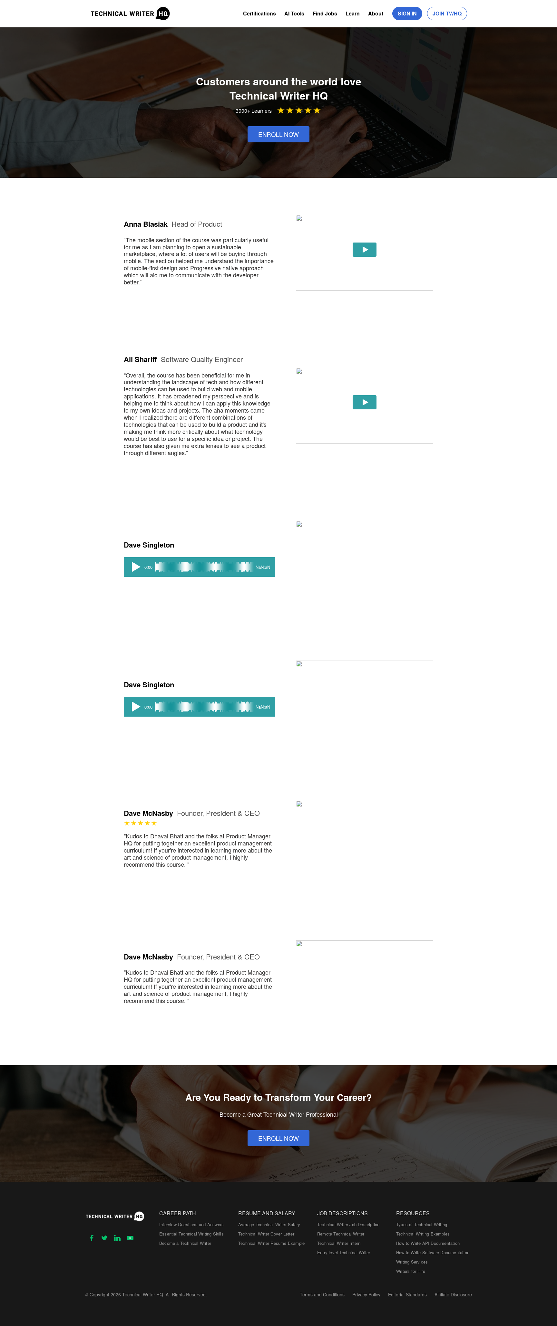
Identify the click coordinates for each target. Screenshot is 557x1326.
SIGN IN (407, 13)
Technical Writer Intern (339, 1243)
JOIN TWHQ (447, 13)
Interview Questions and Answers (191, 1224)
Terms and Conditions (322, 1294)
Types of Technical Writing (421, 1224)
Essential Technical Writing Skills (191, 1234)
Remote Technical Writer (341, 1234)
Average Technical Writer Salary (269, 1224)
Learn (353, 13)
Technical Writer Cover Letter (266, 1234)
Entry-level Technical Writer (343, 1252)
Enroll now (278, 134)
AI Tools (294, 13)
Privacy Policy (366, 1294)
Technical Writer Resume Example (271, 1243)
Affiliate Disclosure (453, 1294)
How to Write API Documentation (428, 1243)
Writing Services (412, 1262)
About (375, 13)
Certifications (259, 13)
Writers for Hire (410, 1271)
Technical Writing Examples (423, 1234)
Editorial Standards (407, 1294)
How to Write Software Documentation (432, 1252)
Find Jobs (325, 13)
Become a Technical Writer (185, 1243)
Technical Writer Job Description (348, 1224)
